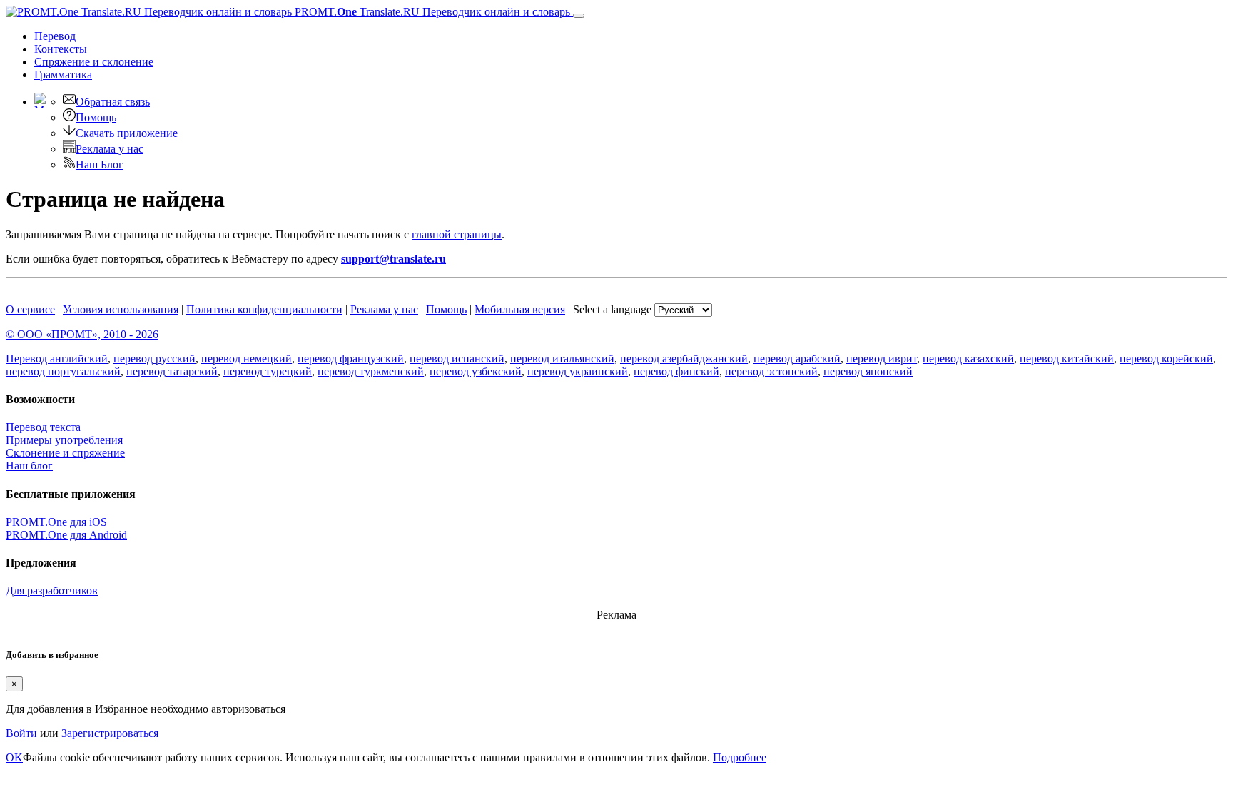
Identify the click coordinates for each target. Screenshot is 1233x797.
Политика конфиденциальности (264, 309)
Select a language (612, 309)
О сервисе (30, 309)
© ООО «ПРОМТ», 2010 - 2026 (82, 334)
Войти (21, 733)
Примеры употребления (64, 440)
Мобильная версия (520, 309)
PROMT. (431, 12)
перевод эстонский (771, 371)
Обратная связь (113, 102)
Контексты (60, 49)
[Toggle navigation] (578, 16)
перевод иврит (881, 358)
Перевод (55, 36)
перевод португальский (63, 371)
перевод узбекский (476, 371)
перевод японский (868, 371)
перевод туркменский (371, 371)
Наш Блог (99, 164)
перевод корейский (1166, 358)
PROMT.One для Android (66, 535)
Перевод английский (57, 358)
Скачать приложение (127, 133)
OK (14, 757)
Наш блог (29, 466)
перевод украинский (577, 371)
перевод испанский (457, 358)
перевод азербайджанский (684, 358)
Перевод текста (43, 427)
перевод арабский (797, 358)
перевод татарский (172, 371)
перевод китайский (1067, 358)
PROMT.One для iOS (56, 522)
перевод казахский (968, 358)
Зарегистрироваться (109, 733)
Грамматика (63, 74)
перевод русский (154, 358)
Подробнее (739, 757)
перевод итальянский (562, 358)
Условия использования (120, 309)
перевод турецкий (267, 371)
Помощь (96, 117)
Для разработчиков (52, 590)
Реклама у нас (109, 149)
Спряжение (93, 62)
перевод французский (351, 358)
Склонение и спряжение (65, 453)
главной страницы (457, 234)
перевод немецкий (246, 358)
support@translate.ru (393, 259)
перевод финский (676, 371)
